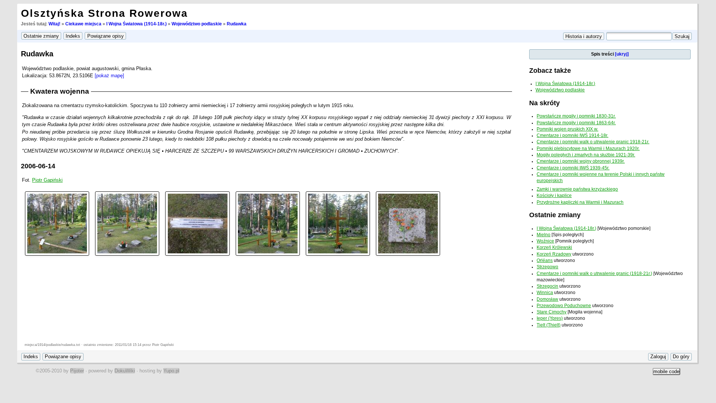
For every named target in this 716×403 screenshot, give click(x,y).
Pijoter (77, 371)
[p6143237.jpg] (268, 223)
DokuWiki (124, 371)
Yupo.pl (171, 371)
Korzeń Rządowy (554, 254)
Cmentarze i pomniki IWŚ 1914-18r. (572, 135)
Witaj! (54, 24)
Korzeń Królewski (554, 247)
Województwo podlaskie (197, 24)
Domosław (547, 299)
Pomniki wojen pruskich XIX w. (567, 129)
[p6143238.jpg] (338, 223)
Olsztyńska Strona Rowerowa (104, 13)
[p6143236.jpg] (197, 223)
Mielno (543, 234)
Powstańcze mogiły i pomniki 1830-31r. (576, 116)
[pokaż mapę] (109, 75)
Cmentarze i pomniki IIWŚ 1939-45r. (573, 168)
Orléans (545, 260)
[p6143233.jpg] (57, 223)
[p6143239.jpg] (408, 223)
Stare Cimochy (551, 312)
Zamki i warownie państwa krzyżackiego (577, 189)
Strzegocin (547, 286)
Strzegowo (547, 267)
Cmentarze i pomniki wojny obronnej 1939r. (581, 161)
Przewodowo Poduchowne (564, 305)
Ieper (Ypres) (550, 318)
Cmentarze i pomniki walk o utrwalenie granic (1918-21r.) (594, 273)
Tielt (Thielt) (548, 325)
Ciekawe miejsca (83, 24)
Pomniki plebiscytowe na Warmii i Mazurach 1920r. (588, 148)
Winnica (545, 292)
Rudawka (236, 24)
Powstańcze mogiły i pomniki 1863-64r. (576, 123)
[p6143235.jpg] (127, 223)
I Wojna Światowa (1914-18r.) (136, 24)
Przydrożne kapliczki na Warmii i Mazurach (580, 202)
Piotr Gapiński (47, 180)
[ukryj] (622, 54)
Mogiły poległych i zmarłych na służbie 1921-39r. (586, 155)
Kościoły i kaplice (554, 195)
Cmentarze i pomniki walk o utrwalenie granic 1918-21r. (593, 142)
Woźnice (545, 241)
